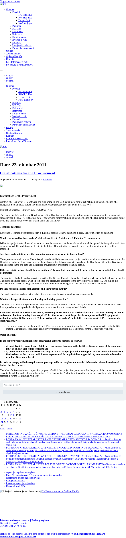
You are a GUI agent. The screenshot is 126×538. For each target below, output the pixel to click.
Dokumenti (17, 31)
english (9, 78)
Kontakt (10, 59)
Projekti (16, 12)
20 (11, 418)
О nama (10, 9)
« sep (2, 428)
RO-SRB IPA (25, 17)
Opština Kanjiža (14, 56)
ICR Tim (16, 28)
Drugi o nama (19, 37)
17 (1, 418)
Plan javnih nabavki (22, 45)
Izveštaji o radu (19, 39)
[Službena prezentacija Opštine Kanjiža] (59, 491)
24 (1, 422)
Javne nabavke (13, 53)
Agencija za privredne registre (20, 472)
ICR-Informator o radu (17, 62)
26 (8, 422)
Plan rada (16, 26)
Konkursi (47, 179)
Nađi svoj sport (25, 23)
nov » (9, 428)
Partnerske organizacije (23, 48)
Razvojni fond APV (16, 486)
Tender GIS (24, 20)
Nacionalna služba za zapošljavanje (23, 477)
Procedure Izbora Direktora (19, 64)
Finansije (16, 42)
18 (5, 418)
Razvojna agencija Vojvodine (20, 483)
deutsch (10, 80)
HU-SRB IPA (25, 15)
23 (20, 418)
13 (11, 415)
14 (14, 415)
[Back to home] (3, 4)
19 (8, 418)
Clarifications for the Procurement (27, 173)
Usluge (9, 51)
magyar (9, 75)
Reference (17, 34)
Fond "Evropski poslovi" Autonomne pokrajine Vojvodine (34, 475)
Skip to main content (10, 1)
